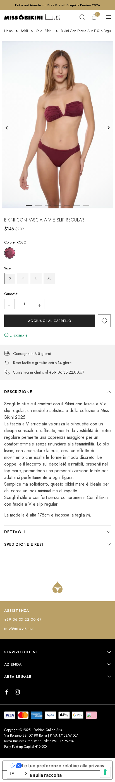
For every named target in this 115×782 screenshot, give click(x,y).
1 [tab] (29, 205)
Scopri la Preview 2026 (83, 5)
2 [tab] (38, 205)
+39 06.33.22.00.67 (66, 372)
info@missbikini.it (19, 628)
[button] (18, 773)
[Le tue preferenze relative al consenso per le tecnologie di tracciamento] (105, 772)
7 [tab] (86, 205)
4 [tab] (57, 205)
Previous (6, 128)
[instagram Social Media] (17, 692)
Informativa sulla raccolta (34, 775)
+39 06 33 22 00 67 (23, 619)
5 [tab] (67, 205)
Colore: (15, 242)
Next (108, 128)
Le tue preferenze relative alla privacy (63, 765)
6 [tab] (76, 205)
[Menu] (108, 17)
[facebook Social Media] (6, 692)
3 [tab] (48, 205)
